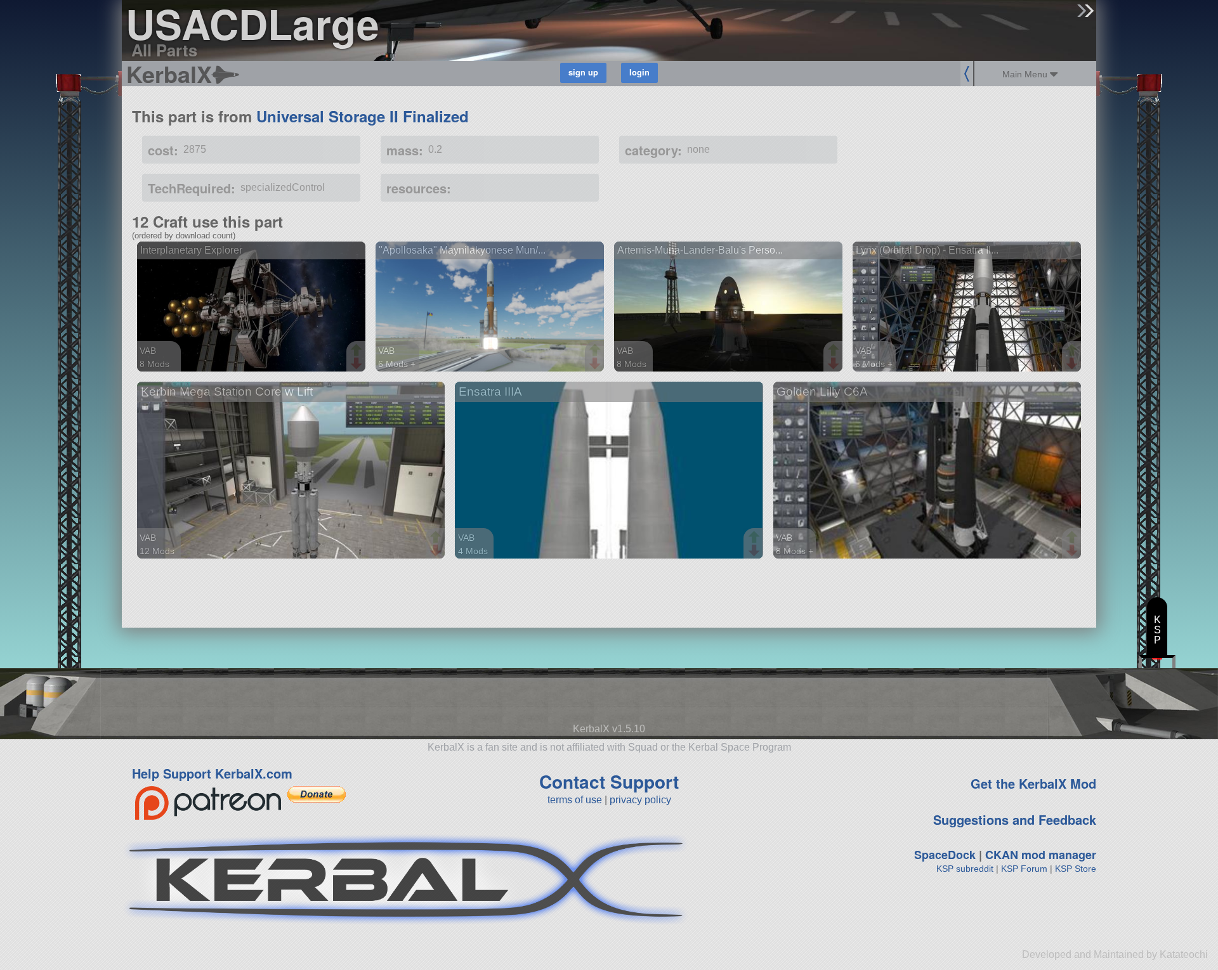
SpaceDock (945, 854)
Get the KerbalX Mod (1033, 783)
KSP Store (1075, 868)
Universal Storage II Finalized (362, 116)
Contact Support (609, 781)
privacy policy (640, 799)
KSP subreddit (964, 868)
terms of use (574, 799)
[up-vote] (357, 351)
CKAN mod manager (1040, 854)
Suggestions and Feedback (1014, 819)
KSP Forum (1024, 868)
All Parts (164, 49)
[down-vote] (357, 364)
